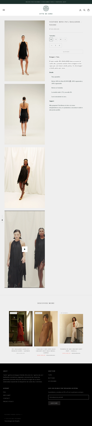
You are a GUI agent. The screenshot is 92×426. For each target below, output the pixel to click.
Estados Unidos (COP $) (12, 414)
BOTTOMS (51, 378)
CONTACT (6, 398)
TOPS (50, 375)
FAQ (4, 392)
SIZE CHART (7, 395)
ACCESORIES (52, 381)
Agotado (66, 51)
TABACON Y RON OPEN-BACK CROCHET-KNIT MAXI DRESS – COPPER (46, 351)
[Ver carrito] (88, 10)
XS (51, 39)
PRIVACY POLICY (8, 401)
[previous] (6, 332)
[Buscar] (84, 10)
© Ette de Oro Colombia (12, 418)
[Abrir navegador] (4, 10)
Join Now (54, 403)
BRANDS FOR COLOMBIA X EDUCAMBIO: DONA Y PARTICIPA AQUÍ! (46, 2)
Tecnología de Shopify (11, 421)
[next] (86, 332)
